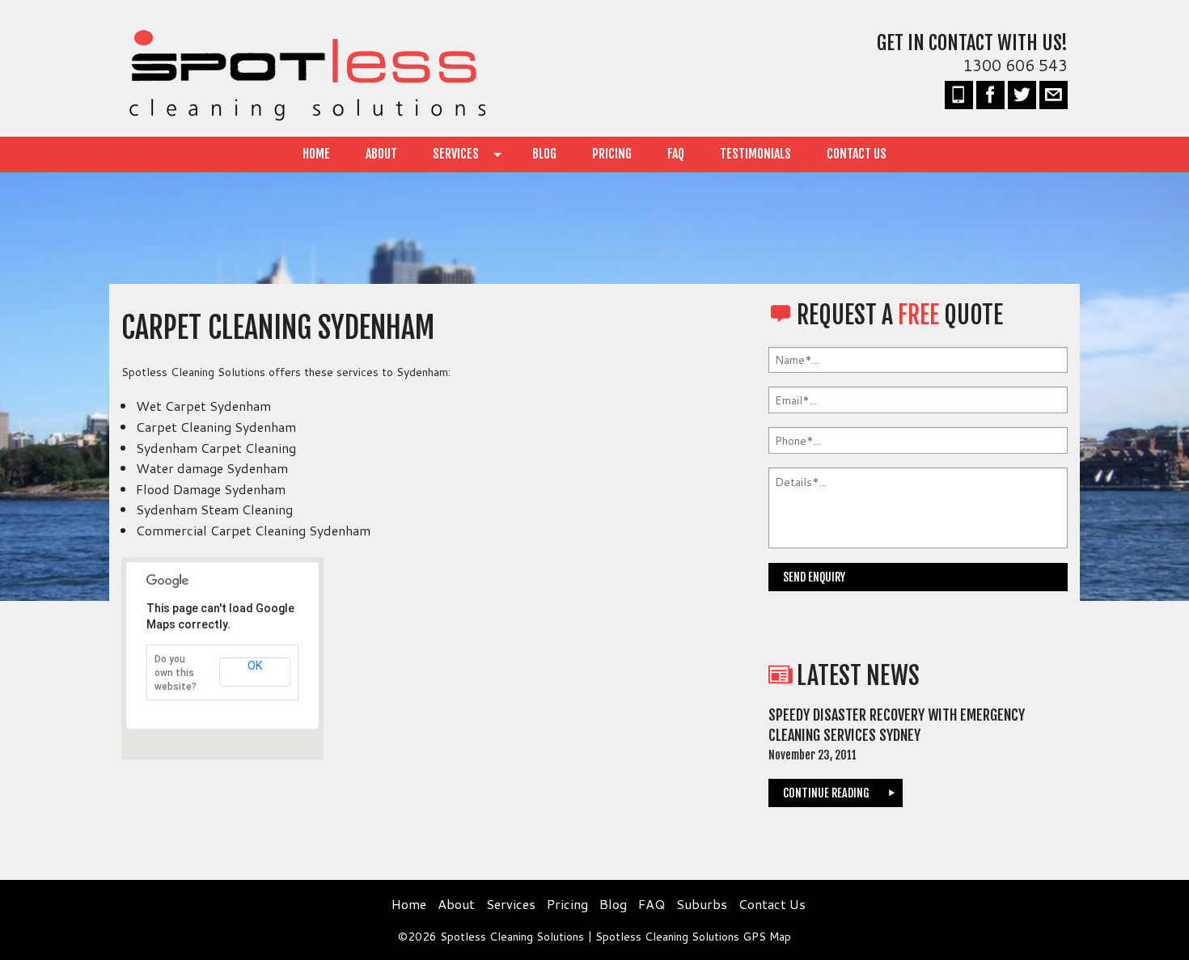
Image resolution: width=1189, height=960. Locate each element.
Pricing (612, 154)
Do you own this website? (175, 672)
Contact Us (856, 154)
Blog (544, 154)
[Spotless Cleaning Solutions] (303, 73)
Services (456, 154)
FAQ (675, 154)
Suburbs (701, 903)
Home (316, 154)
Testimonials (755, 154)
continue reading (826, 793)
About (381, 154)
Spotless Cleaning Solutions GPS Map (693, 936)
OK (255, 665)
